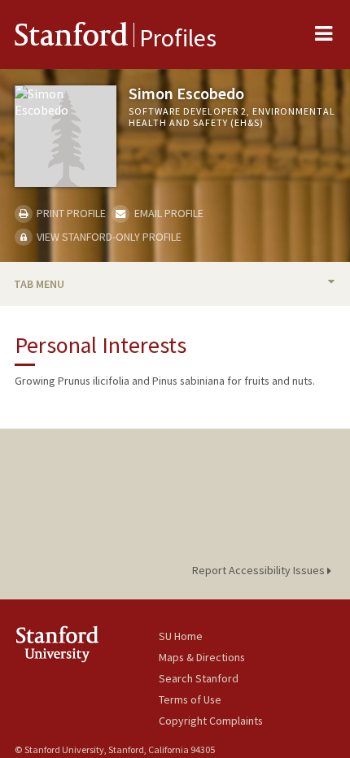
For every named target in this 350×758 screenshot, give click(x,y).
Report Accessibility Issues (259, 570)
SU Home (181, 636)
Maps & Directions (202, 657)
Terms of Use (190, 699)
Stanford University (87, 644)
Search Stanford (198, 678)
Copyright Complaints (211, 720)
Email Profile (167, 213)
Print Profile (70, 213)
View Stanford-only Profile (108, 236)
